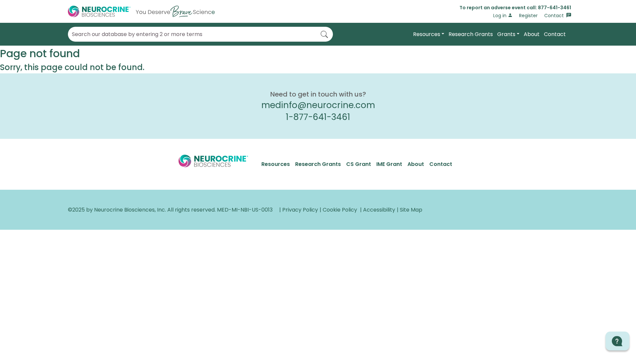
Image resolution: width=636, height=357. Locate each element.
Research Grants (471, 34)
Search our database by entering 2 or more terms (137, 34)
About (532, 34)
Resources (426, 34)
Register (528, 15)
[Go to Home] (141, 11)
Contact (554, 15)
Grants (506, 34)
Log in (500, 15)
